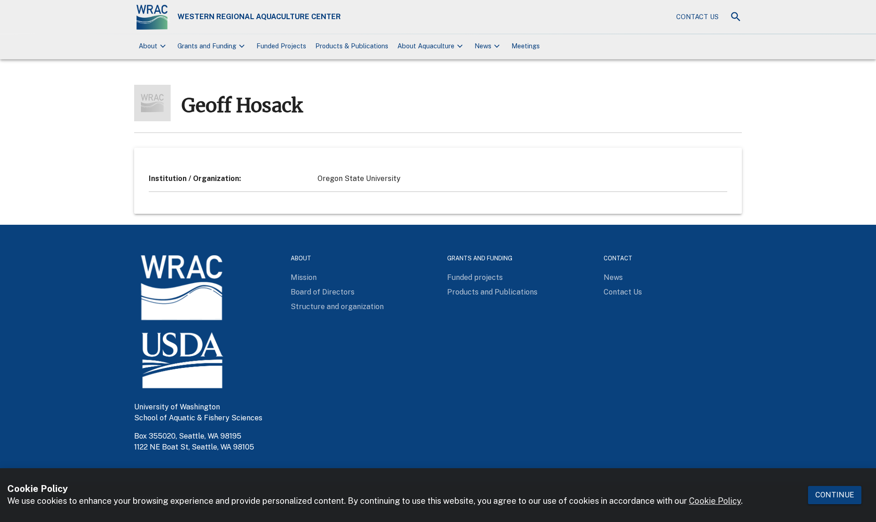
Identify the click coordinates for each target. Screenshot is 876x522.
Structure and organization (337, 306)
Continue (834, 495)
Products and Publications (492, 292)
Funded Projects (281, 46)
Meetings (525, 46)
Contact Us (697, 17)
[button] (153, 46)
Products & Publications (351, 46)
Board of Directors (323, 292)
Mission (304, 277)
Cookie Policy (715, 501)
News (613, 277)
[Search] (736, 16)
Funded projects (475, 277)
